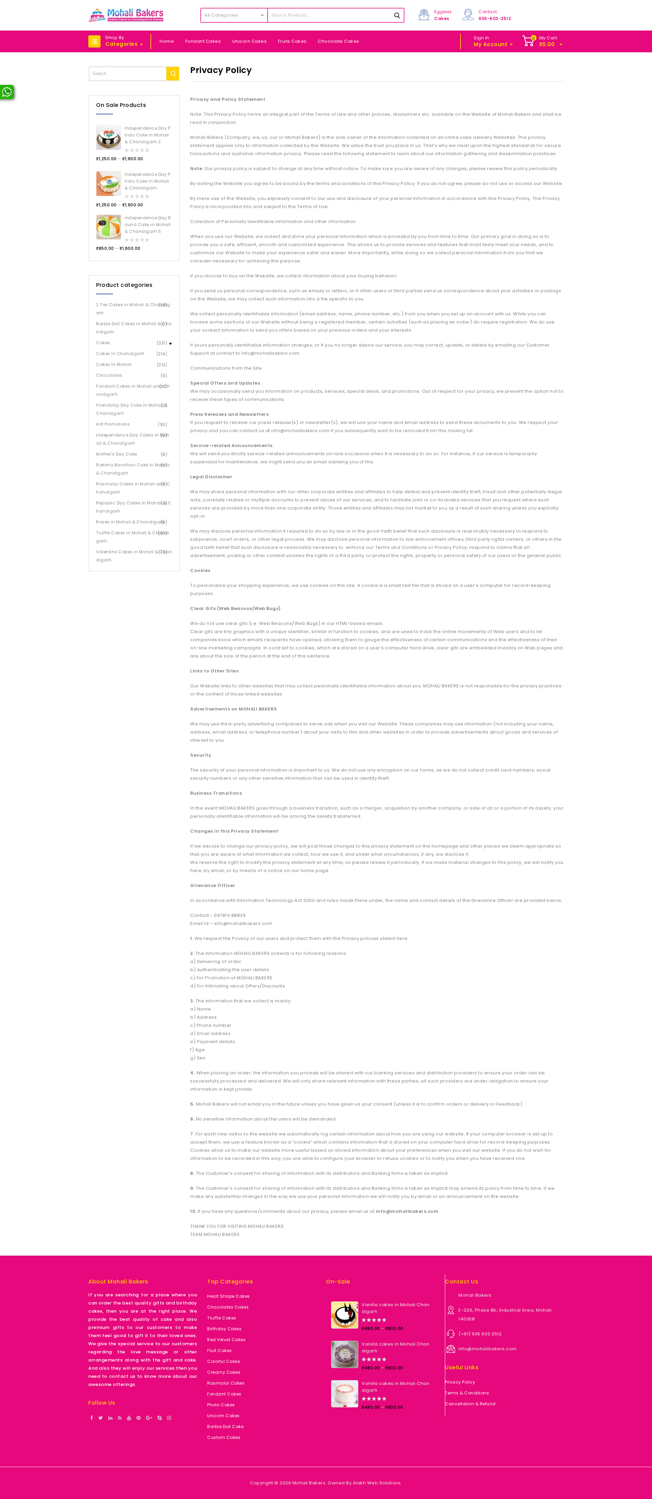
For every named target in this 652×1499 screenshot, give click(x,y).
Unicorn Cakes (249, 41)
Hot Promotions (113, 424)
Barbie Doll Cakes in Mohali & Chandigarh (134, 328)
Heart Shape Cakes (228, 1296)
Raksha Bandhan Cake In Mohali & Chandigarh (133, 469)
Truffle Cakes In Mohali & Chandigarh (132, 537)
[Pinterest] (138, 1418)
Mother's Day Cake (116, 454)
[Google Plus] (149, 1418)
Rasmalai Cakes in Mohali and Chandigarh (133, 488)
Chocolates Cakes (228, 1307)
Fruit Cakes (219, 1350)
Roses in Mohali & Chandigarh (130, 522)
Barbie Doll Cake (225, 1426)
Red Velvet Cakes (226, 1340)
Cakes (103, 343)
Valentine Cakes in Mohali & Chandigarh (134, 556)
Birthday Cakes (224, 1329)
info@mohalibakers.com (487, 1349)
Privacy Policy (460, 1382)
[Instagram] (169, 1418)
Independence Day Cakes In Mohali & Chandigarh (132, 439)
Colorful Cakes (223, 1361)
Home (167, 41)
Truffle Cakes (221, 1318)
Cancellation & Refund (470, 1404)
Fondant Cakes (203, 41)
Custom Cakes (223, 1437)
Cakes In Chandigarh (120, 353)
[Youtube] (129, 1418)
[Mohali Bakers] (126, 15)
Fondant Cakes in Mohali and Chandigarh (133, 390)
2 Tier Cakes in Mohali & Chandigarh (133, 309)
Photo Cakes (221, 1405)
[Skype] (160, 1418)
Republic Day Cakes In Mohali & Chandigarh (133, 507)
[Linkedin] (110, 1418)
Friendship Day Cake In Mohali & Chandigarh (132, 409)
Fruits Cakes (292, 41)
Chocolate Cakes (338, 41)
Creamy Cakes (223, 1372)
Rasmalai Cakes (225, 1383)
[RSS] (120, 1418)
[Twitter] (100, 1418)
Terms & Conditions (467, 1393)
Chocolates (109, 375)
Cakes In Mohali (114, 364)
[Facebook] (91, 1418)
